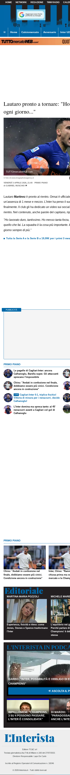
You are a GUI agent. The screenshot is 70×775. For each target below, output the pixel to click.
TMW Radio (53, 2)
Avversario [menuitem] (49, 32)
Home (8, 2)
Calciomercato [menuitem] (30, 32)
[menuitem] (4, 32)
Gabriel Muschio (15, 185)
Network (21, 2)
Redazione (37, 2)
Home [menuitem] (13, 32)
